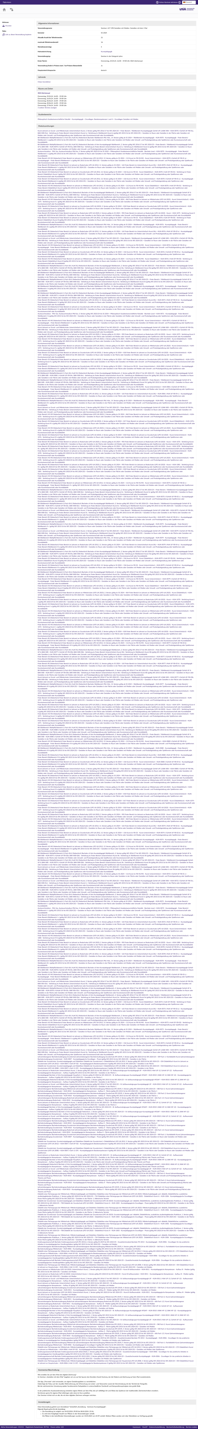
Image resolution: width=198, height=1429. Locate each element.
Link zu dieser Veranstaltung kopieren (18, 34)
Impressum (136, 1427)
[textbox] (189, 2)
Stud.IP (144, 1427)
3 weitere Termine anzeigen (47, 108)
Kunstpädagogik (106, 51)
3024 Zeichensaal (44, 93)
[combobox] (189, 2)
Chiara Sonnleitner (44, 82)
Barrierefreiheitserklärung (175, 1427)
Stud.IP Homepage (187, 9)
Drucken (8, 26)
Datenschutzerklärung (157, 1427)
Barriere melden (191, 1427)
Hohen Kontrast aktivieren (168, 2)
